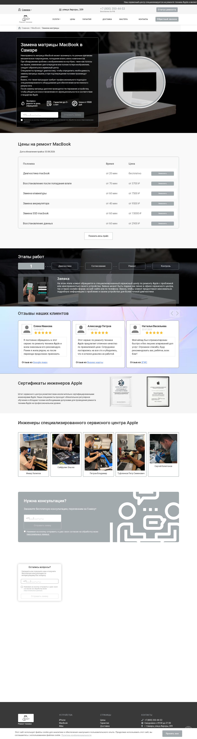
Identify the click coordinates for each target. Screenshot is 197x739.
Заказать (162, 173)
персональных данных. (38, 534)
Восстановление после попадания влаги (47, 183)
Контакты (143, 19)
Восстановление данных (38, 223)
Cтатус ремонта (167, 9)
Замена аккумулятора (36, 203)
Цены (72, 19)
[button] (172, 313)
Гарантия (86, 19)
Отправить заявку (72, 115)
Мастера (123, 19)
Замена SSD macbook (36, 213)
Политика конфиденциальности (76, 735)
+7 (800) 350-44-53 (112, 8)
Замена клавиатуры (35, 193)
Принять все (172, 733)
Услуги (55, 19)
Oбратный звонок (167, 19)
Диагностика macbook (36, 173)
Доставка (107, 19)
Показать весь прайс (98, 236)
